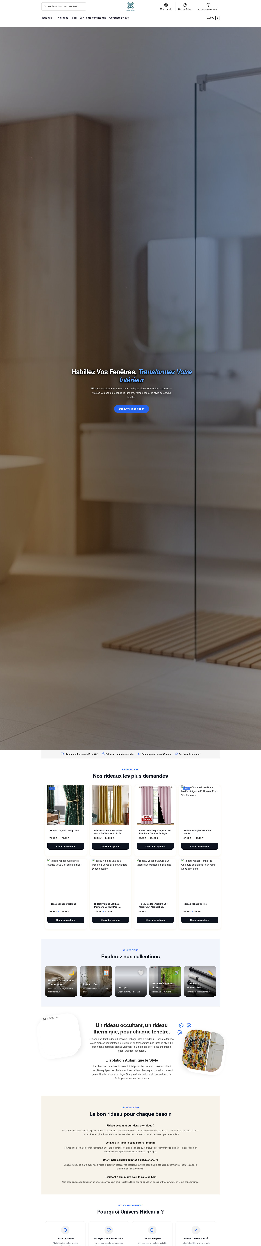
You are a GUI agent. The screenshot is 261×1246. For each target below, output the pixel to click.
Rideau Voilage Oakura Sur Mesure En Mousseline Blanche (153, 905)
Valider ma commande (208, 9)
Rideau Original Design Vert (64, 830)
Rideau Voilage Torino (195, 903)
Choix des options (65, 846)
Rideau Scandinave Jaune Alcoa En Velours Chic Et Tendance (108, 832)
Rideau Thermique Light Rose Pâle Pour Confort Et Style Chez (154, 832)
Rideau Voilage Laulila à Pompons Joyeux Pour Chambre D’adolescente (107, 905)
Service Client (185, 9)
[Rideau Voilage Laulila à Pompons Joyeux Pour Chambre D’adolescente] (110, 878)
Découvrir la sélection (131, 408)
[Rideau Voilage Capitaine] (65, 878)
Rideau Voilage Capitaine (63, 903)
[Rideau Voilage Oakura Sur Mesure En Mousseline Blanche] (155, 878)
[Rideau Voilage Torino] (199, 878)
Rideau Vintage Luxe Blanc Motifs (197, 832)
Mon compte (166, 9)
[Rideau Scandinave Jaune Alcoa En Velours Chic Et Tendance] (110, 805)
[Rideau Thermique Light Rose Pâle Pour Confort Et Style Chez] (155, 805)
